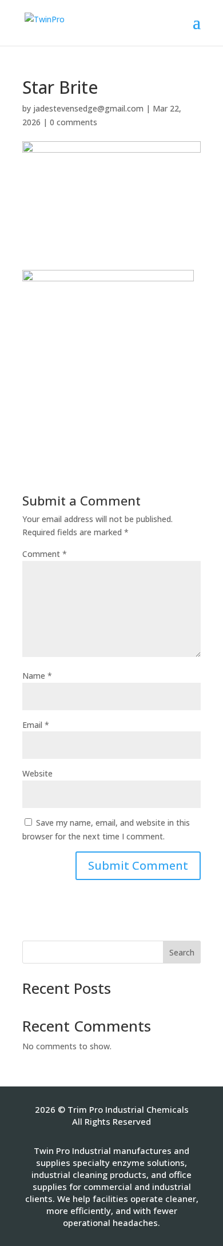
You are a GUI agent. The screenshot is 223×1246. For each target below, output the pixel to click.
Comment (44, 553)
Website (37, 773)
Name (37, 675)
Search (181, 952)
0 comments (73, 122)
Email (35, 724)
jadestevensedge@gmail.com (88, 108)
